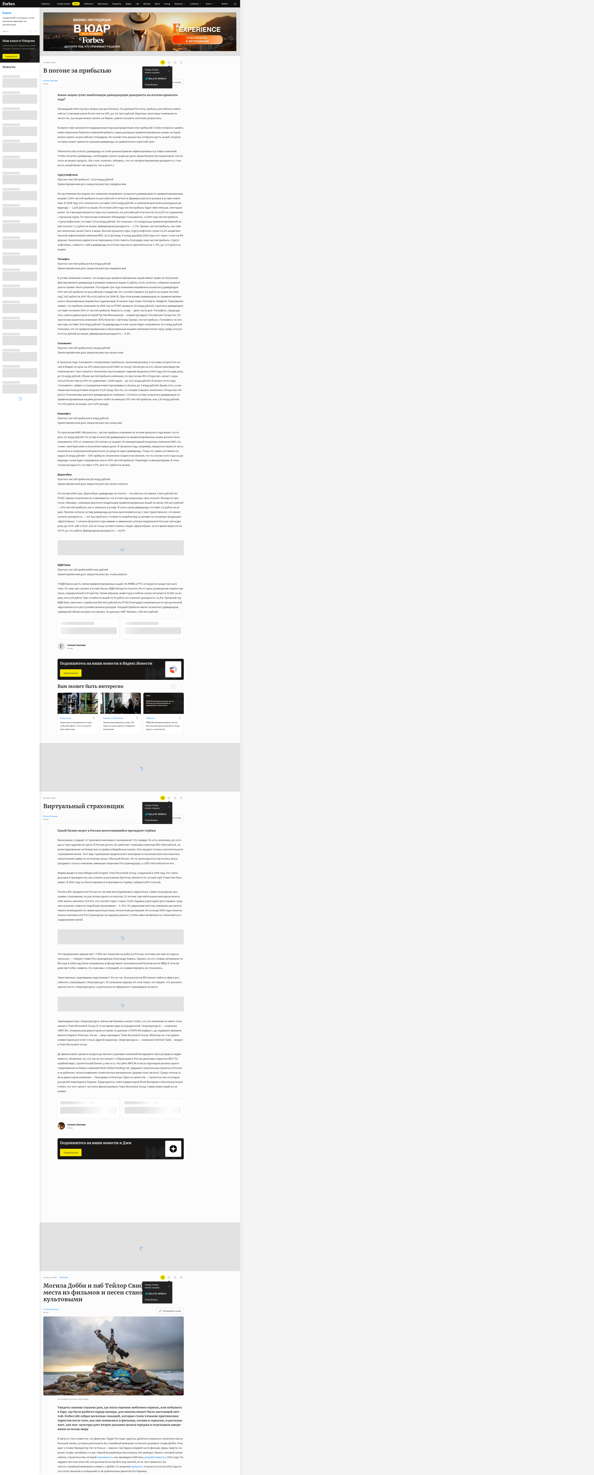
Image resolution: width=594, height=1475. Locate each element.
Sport (157, 3)
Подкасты (116, 3)
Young (167, 3)
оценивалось (105, 1382)
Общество (150, 693)
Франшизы (103, 3)
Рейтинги (88, 3)
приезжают (106, 1410)
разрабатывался (154, 1382)
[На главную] (8, 3)
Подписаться (71, 647)
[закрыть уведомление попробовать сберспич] (169, 71)
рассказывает (158, 1429)
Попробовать (151, 84)
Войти (225, 3)
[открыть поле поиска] (235, 3)
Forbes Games (67, 3)
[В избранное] (98, 598)
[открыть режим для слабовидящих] (162, 62)
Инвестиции (65, 693)
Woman (147, 3)
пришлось (137, 1391)
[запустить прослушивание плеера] (168, 62)
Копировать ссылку (172, 1235)
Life (137, 3)
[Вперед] (188, 604)
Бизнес (149, 1122)
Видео (128, 3)
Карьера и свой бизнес (113, 693)
